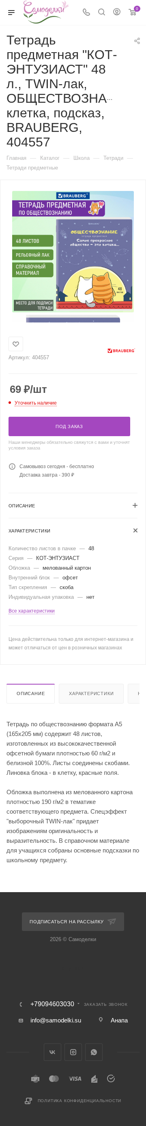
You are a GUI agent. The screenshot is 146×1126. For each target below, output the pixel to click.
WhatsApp (94, 1052)
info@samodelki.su (55, 1020)
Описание (31, 693)
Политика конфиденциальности (80, 1100)
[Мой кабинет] (116, 12)
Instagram (73, 1052)
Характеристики (91, 693)
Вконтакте (52, 1052)
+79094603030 (52, 1004)
